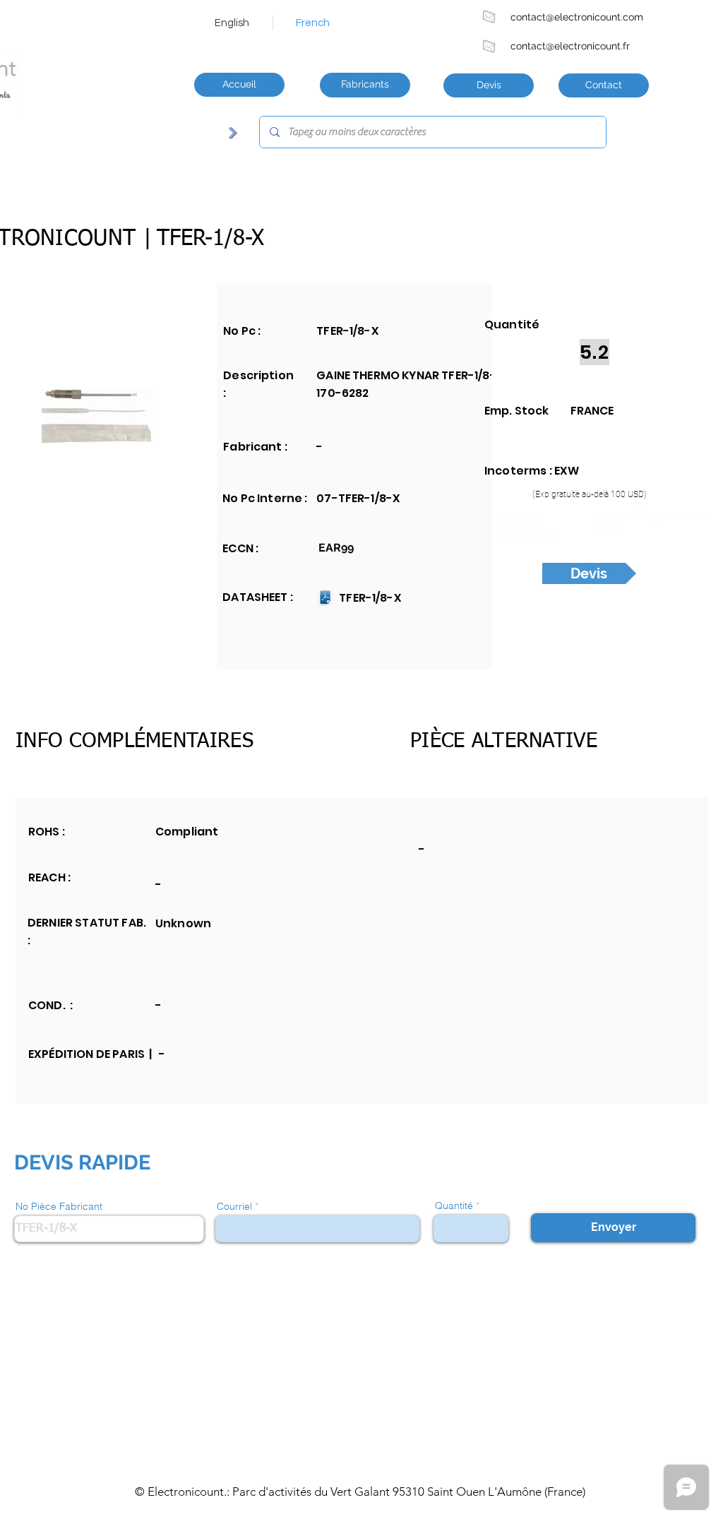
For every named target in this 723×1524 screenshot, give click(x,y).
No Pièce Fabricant (59, 1206)
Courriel (234, 1206)
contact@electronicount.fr (570, 46)
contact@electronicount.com (576, 17)
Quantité (454, 1205)
